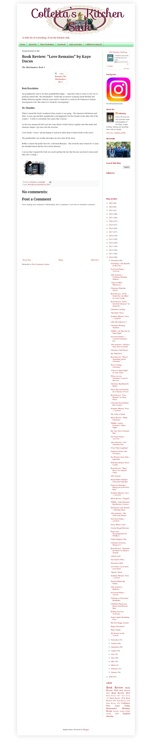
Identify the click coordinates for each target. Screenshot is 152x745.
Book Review (32, 184)
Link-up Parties (75, 44)
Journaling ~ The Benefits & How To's (120, 264)
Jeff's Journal (115, 476)
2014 (111, 243)
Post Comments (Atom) (40, 264)
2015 (111, 239)
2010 (111, 257)
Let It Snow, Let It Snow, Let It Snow (120, 567)
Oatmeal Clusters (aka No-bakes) (119, 452)
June (113, 658)
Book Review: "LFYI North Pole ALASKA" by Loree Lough (120, 295)
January (114, 672)
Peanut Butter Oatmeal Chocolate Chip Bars (119, 480)
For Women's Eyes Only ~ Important (120, 458)
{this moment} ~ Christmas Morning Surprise (119, 277)
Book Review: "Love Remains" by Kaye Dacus (118, 397)
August (114, 650)
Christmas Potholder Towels (118, 289)
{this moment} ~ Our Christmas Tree (118, 443)
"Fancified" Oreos (117, 313)
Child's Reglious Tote (119, 539)
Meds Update (116, 630)
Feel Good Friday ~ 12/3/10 (118, 593)
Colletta (116, 55)
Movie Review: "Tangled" (120, 498)
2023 (111, 210)
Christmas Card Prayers (119, 350)
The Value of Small (118, 414)
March (113, 665)
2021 (111, 217)
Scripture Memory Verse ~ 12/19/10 (120, 409)
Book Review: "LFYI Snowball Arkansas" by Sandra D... (120, 303)
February (114, 668)
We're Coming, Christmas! (116, 366)
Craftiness (125, 703)
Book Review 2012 (121, 692)
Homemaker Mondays (118, 708)
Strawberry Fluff (117, 563)
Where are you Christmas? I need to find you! (119, 378)
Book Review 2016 (117, 698)
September (115, 647)
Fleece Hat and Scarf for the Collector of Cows (120, 390)
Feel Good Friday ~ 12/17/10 (118, 437)
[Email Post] (49, 182)
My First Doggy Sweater (120, 623)
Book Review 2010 (44, 184)
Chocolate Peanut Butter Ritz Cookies (120, 404)
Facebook (61, 44)
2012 (111, 250)
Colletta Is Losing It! (93, 44)
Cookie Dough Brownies (120, 528)
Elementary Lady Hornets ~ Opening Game (120, 508)
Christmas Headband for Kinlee (120, 385)
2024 (111, 207)
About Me (33, 44)
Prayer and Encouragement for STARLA (119, 533)
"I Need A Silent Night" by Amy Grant (119, 371)
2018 (111, 228)
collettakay (33, 182)
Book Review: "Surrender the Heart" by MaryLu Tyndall (120, 550)
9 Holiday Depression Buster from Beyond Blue (119, 606)
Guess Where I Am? (118, 524)
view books (126, 68)
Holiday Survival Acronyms (117, 612)
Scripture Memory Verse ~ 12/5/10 (120, 576)
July (113, 654)
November (115, 640)
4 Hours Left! (116, 556)
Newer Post (27, 260)
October (114, 643)
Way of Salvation (47, 44)
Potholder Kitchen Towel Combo (120, 463)
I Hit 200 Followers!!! (119, 322)
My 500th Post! (116, 353)
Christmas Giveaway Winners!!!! (118, 543)
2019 (111, 225)
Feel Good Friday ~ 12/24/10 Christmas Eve (119, 338)
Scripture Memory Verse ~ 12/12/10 (120, 494)
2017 (111, 232)
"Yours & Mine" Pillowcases (117, 283)
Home (22, 44)
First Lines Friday (118, 705)
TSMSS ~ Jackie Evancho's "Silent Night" (118, 425)
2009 (111, 676)
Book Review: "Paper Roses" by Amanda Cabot (119, 470)
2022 (111, 214)
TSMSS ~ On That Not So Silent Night (120, 332)
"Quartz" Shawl (116, 572)
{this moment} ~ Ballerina (117, 588)
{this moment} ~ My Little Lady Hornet (118, 514)
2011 (111, 253)
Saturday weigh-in (119, 711)
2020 (111, 221)
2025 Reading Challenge (118, 52)
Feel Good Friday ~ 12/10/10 (118, 520)
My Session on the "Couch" (117, 634)
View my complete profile (116, 132)
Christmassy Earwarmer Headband (119, 599)
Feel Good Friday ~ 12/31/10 (118, 270)
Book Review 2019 (113, 703)
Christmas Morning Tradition (118, 326)
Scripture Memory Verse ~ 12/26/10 (120, 317)
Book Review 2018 (123, 701)
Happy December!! (118, 626)
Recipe (109, 710)
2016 (111, 235)
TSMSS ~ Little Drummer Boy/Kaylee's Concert (120, 503)
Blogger (86, 729)
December (115, 260)
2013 (111, 246)
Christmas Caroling (118, 309)
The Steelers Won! (117, 559)
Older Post (95, 260)
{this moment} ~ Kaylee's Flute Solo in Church (120, 345)
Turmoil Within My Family (118, 582)
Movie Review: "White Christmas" (119, 418)
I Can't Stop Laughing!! (119, 448)
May (113, 661)
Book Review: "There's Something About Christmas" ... (119, 359)
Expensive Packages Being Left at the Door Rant (120, 487)
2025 (111, 203)
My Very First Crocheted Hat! (120, 432)
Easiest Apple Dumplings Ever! (120, 618)
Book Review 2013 (113, 696)
